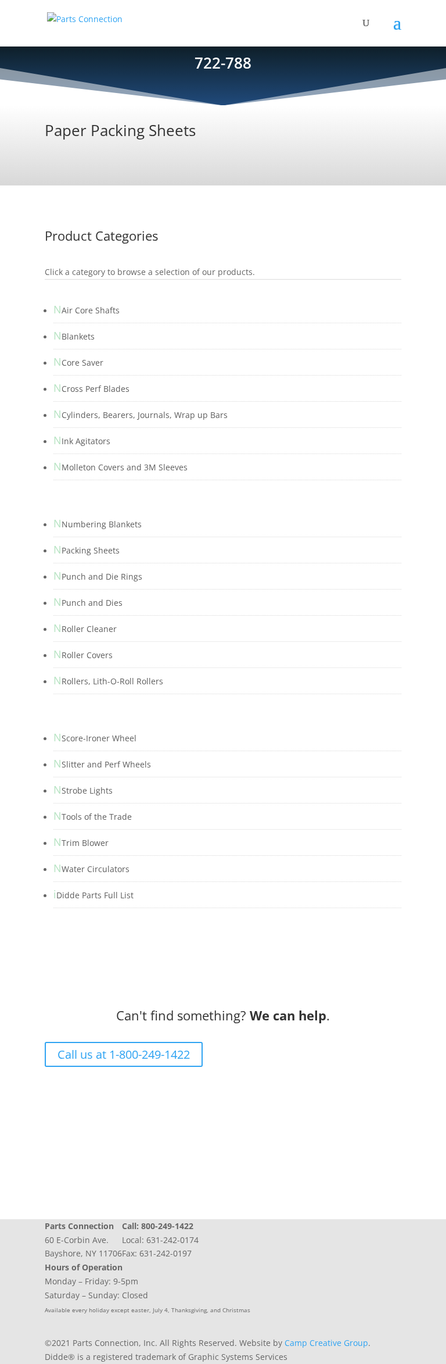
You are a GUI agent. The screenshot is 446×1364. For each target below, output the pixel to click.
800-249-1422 (167, 1225)
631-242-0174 (172, 1239)
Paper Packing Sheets (120, 130)
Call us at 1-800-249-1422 (123, 1054)
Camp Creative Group (326, 1342)
